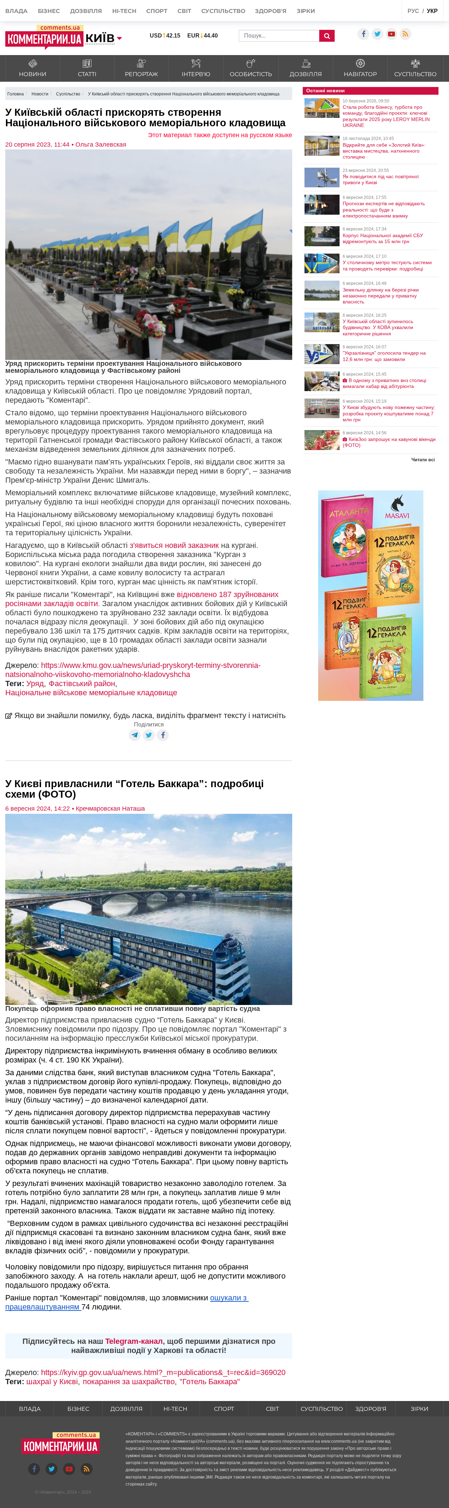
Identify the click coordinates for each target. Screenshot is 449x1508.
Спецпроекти (379, 10)
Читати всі (423, 459)
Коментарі (52, 1492)
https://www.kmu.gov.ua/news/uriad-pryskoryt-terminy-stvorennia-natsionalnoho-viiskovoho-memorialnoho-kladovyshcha (133, 670)
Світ (184, 11)
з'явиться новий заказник (174, 545)
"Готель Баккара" (210, 1381)
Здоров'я (270, 11)
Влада (16, 11)
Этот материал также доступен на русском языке (220, 135)
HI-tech (124, 11)
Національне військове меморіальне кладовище (91, 692)
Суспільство (223, 11)
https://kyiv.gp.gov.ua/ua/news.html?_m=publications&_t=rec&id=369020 (163, 1372)
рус (413, 11)
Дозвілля (86, 11)
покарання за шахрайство (129, 1381)
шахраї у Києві (52, 1381)
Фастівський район (82, 683)
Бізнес (49, 11)
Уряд (35, 683)
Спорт (156, 11)
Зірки (306, 11)
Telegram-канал (134, 1341)
